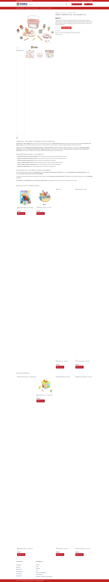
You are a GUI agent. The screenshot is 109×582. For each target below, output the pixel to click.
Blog (73, 0)
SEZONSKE (18, 8)
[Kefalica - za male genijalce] (22, 4)
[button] (84, 1)
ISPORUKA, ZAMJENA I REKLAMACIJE (44, 576)
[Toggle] (33, 567)
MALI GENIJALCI (35, 8)
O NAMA (37, 564)
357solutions (40, 580)
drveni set (39, 143)
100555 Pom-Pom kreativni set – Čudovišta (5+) (25, 208)
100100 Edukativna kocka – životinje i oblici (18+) (44, 396)
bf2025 (59, 34)
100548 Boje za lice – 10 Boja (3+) (62, 361)
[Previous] (18, 30)
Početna (57, 12)
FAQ (80, 0)
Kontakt (77, 0)
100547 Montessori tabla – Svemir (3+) (82, 361)
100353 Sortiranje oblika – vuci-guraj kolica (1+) (25, 549)
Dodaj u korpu (66, 27)
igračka (19, 172)
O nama (70, 0)
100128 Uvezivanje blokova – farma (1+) (82, 548)
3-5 (59, 32)
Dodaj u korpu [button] (22, 213)
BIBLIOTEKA (28, 8)
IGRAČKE (23, 8)
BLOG (37, 566)
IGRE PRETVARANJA (67, 32)
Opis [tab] (17, 138)
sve (61, 34)
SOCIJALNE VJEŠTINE (72, 12)
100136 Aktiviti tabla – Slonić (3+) (62, 548)
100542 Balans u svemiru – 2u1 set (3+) (43, 207)
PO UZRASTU (42, 8)
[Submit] (66, 4)
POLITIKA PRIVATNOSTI (41, 572)
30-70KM (62, 32)
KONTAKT (38, 568)
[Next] (51, 30)
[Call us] (92, 0)
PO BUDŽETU (48, 8)
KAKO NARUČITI (39, 574)
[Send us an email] (91, 0)
